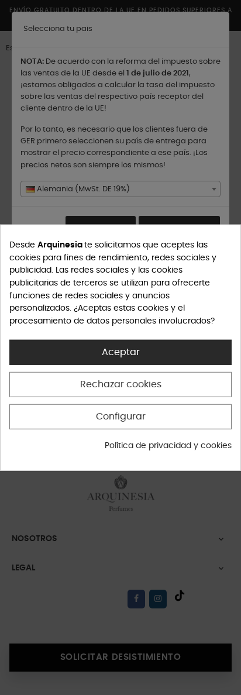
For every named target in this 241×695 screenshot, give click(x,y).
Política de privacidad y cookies (168, 446)
